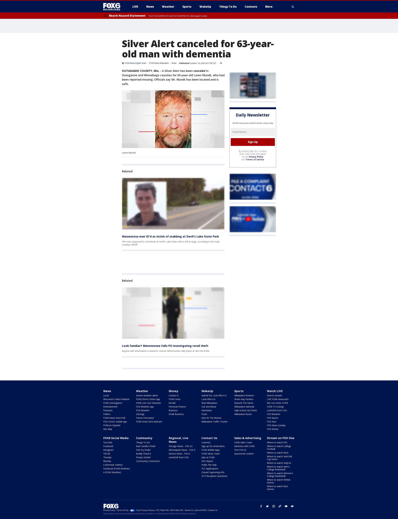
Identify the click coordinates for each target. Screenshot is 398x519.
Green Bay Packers (243, 399)
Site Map (107, 429)
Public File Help (209, 464)
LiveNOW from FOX (277, 410)
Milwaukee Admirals (244, 406)
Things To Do (143, 442)
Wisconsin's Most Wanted (116, 399)
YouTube (107, 442)
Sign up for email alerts (213, 446)
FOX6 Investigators (112, 402)
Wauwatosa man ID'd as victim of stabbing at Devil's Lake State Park (170, 236)
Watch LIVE (275, 391)
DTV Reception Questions (214, 476)
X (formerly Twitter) (113, 464)
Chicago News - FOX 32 (180, 446)
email (292, 506)
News (174, 63)
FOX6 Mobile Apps (210, 449)
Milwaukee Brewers (244, 395)
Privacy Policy (256, 156)
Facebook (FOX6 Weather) (116, 468)
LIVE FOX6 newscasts (278, 399)
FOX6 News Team (210, 453)
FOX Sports (272, 417)
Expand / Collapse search (293, 6)
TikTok (106, 453)
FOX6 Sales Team (243, 442)
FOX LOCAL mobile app (115, 421)
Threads (107, 457)
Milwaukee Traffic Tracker (214, 421)
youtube (286, 506)
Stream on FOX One (280, 438)
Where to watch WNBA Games (278, 481)
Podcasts (108, 410)
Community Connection (148, 461)
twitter (267, 506)
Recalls (172, 402)
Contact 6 (173, 395)
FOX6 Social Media (116, 438)
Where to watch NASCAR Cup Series (279, 458)
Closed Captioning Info (212, 472)
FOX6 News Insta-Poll (114, 417)
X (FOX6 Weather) (112, 472)
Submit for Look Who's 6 (214, 395)
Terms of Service (255, 159)
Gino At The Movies (211, 417)
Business (173, 410)
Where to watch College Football (279, 447)
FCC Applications (209, 468)
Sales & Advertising (247, 438)
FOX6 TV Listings (275, 406)
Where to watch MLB (277, 452)
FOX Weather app (145, 406)
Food (204, 414)
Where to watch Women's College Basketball (280, 474)
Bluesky (107, 461)
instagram (273, 506)
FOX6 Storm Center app (148, 399)
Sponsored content (244, 453)
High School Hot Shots (245, 410)
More (268, 6)
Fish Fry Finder (143, 449)
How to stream (274, 395)
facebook (261, 506)
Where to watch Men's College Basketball (278, 468)
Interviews (206, 410)
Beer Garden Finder (146, 446)
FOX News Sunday (276, 425)
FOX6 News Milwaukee (159, 63)
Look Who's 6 (208, 399)
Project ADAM (143, 457)
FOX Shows (272, 429)
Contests (206, 442)
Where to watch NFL (277, 442)
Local (106, 395)
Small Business (176, 414)
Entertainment (110, 406)
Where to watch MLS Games (277, 488)
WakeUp (207, 391)
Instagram (108, 449)
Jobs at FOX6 (208, 457)
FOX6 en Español (111, 425)
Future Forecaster (145, 417)
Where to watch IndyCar (279, 462)
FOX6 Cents (174, 399)
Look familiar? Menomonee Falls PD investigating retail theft (165, 346)
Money (173, 391)
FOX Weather (142, 410)
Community (144, 438)
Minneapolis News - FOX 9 (182, 449)
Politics (106, 414)
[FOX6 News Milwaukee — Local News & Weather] (113, 6)
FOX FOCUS (240, 449)
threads (279, 506)
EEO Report (207, 461)
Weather (142, 391)
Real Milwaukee (209, 402)
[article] (173, 204)
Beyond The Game (243, 402)
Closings (140, 414)
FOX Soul (271, 421)
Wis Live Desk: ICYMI (277, 402)
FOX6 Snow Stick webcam (149, 421)
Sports (238, 391)
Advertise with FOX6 (244, 446)
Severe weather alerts (147, 395)
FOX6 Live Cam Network (148, 402)
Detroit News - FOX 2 (179, 453)
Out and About (208, 406)
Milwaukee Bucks (243, 414)
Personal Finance (177, 406)
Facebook (108, 446)
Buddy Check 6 (143, 453)
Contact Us (209, 438)
